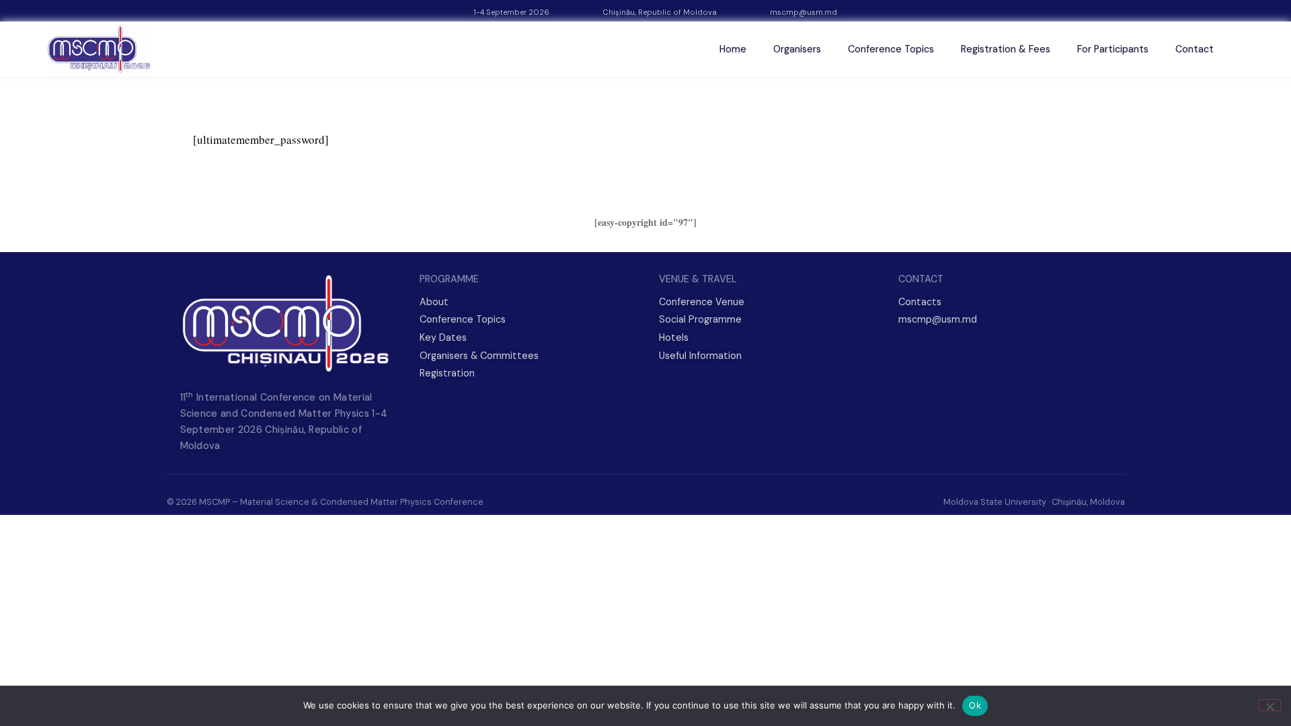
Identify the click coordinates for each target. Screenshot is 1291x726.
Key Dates (443, 337)
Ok (975, 705)
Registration (447, 373)
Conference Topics (891, 49)
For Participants (1112, 49)
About (434, 302)
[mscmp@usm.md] (756, 12)
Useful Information (700, 356)
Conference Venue (701, 302)
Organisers (797, 49)
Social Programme (700, 319)
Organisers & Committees (479, 356)
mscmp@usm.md (803, 12)
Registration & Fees (1005, 49)
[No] (1269, 705)
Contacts (919, 302)
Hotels (674, 337)
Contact (1194, 49)
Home (732, 49)
